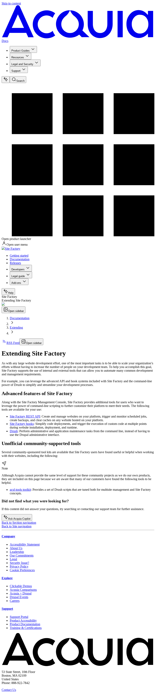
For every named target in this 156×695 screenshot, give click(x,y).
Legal (13, 559)
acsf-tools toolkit (20, 489)
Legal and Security (22, 64)
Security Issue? (19, 563)
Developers (18, 269)
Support (16, 70)
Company (8, 536)
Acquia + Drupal (20, 593)
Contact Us (9, 690)
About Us (16, 548)
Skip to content (11, 3)
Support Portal (19, 617)
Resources (17, 57)
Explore (7, 578)
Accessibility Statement (25, 544)
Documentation (19, 259)
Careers (15, 600)
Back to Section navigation (19, 522)
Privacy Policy (19, 566)
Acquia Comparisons (23, 589)
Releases (15, 263)
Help (10, 292)
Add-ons (16, 282)
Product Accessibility (23, 620)
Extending (16, 327)
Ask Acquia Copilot (19, 518)
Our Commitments (22, 555)
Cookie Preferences (22, 570)
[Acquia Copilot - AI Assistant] (6, 79)
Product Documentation (25, 624)
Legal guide (18, 276)
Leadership (17, 552)
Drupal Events (19, 597)
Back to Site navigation (16, 526)
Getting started (19, 255)
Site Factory (12, 248)
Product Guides (20, 50)
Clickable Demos (21, 586)
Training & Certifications (26, 628)
